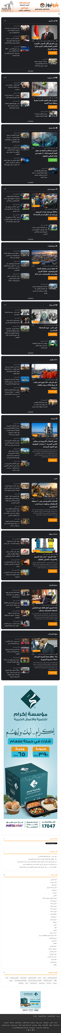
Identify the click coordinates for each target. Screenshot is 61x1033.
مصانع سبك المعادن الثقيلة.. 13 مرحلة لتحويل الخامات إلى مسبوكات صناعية (11, 523)
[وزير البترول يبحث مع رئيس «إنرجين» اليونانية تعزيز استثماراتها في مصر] (25, 28)
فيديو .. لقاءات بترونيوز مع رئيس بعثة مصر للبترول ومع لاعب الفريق (12, 209)
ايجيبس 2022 (53, 901)
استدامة (54, 892)
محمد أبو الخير (45, 41)
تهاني (55, 927)
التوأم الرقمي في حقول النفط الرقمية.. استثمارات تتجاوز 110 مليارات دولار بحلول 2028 (11, 162)
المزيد (5, 20)
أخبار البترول (52, 21)
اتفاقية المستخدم (51, 1016)
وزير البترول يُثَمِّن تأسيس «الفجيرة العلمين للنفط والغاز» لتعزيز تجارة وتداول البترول (45, 46)
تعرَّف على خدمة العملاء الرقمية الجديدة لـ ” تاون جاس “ (11, 543)
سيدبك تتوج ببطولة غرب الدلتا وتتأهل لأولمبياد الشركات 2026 (11, 662)
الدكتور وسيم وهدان (14, 977)
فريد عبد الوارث (53, 266)
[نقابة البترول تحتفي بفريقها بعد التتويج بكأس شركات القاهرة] (25, 649)
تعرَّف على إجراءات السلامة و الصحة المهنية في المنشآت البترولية (11, 574)
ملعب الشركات (52, 954)
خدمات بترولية (53, 932)
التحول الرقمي (23, 977)
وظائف (54, 964)
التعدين (54, 895)
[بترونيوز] (30, 6)
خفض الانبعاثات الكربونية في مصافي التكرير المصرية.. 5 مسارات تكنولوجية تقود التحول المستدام (44, 444)
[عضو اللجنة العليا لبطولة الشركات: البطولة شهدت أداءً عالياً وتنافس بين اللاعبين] (25, 196)
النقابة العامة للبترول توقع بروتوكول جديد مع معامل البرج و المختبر (12, 594)
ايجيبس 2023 (53, 903)
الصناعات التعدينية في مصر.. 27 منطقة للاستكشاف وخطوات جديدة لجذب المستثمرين (44, 504)
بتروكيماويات (53, 916)
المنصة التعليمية (26, 1022)
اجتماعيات (54, 890)
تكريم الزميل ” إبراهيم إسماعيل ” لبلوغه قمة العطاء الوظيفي (11, 615)
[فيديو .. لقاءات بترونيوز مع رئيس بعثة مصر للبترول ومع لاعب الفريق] (25, 207)
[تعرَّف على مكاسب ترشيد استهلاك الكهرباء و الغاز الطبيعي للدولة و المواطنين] (25, 552)
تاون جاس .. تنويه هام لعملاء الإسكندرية (47, 856)
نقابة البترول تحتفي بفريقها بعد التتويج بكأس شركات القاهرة (12, 651)
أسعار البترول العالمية (52, 977)
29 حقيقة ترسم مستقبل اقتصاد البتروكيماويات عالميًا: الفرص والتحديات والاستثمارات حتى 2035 (46, 271)
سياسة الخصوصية (42, 1016)
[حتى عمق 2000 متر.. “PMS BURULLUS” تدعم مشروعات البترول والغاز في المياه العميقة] (25, 49)
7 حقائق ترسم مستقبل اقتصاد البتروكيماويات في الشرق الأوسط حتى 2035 (11, 255)
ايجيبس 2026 (53, 911)
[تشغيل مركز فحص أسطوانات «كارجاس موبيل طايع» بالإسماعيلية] (53, 343)
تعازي (55, 924)
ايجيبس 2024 (53, 906)
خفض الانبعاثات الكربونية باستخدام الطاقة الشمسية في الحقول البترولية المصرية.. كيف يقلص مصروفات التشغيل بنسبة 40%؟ (11, 430)
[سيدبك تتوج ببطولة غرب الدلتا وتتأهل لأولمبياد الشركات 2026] (25, 660)
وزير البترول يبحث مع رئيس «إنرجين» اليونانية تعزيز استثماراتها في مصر (12, 30)
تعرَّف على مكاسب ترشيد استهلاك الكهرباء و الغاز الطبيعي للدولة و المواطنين (12, 554)
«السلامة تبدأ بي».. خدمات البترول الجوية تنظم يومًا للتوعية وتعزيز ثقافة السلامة (12, 41)
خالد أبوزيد (54, 438)
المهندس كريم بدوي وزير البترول (34, 980)
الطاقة (55, 980)
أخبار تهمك (52, 305)
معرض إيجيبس (52, 951)
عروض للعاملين (52, 938)
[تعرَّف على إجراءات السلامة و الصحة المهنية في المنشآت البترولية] (25, 572)
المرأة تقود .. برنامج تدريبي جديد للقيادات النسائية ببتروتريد (12, 87)
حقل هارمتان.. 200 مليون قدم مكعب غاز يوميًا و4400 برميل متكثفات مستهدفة (45, 385)
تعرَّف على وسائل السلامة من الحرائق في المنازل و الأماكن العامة (11, 564)
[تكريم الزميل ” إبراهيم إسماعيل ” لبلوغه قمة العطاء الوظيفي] (25, 613)
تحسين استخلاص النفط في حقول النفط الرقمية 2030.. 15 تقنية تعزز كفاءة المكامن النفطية (46, 153)
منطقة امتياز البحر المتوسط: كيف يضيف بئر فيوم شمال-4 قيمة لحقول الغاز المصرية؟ (12, 381)
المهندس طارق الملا (48, 980)
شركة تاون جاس (33, 983)
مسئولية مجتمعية (52, 948)
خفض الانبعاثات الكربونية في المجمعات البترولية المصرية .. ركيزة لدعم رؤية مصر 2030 (11, 443)
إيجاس (39, 977)
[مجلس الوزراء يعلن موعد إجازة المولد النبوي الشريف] (25, 320)
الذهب (7, 977)
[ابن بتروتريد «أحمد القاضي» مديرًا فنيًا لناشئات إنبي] (25, 641)
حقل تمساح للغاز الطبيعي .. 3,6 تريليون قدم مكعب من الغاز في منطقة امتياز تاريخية (39, 404)
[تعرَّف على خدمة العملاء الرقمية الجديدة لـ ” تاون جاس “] (25, 541)
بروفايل (54, 922)
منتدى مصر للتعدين (51, 956)
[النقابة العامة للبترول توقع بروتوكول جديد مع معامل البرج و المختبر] (25, 592)
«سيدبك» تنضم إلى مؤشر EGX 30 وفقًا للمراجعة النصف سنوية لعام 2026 (40, 63)
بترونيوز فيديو (52, 189)
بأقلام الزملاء (53, 914)
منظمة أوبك (21, 983)
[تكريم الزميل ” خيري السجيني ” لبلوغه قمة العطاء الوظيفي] (25, 623)
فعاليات (54, 943)
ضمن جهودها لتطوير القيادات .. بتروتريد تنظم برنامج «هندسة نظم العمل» (11, 105)
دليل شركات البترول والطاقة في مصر (47, 935)
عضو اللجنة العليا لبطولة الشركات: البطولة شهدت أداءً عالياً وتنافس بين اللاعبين (11, 198)
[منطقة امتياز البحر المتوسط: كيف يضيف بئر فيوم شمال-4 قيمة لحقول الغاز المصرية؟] (25, 379)
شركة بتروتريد (42, 983)
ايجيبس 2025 (53, 908)
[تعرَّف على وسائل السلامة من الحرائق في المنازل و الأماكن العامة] (25, 562)
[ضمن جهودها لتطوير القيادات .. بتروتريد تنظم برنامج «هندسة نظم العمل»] (25, 103)
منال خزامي (53, 97)
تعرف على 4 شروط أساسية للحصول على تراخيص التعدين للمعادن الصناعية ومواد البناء (11, 488)
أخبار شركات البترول (51, 887)
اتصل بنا (35, 1016)
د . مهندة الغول (53, 41)
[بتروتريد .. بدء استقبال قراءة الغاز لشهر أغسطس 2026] (25, 95)
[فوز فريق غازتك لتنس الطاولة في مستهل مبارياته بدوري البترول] (25, 603)
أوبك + (44, 977)
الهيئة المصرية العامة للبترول (20, 980)
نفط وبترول (53, 959)
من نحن (58, 1016)
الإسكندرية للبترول (32, 977)
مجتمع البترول (53, 946)
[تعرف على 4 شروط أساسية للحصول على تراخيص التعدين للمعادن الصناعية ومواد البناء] (25, 486)
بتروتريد (11, 980)
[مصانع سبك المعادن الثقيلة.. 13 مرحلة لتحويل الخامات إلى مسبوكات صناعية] (25, 521)
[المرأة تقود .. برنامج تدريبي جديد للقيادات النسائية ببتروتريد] (25, 85)
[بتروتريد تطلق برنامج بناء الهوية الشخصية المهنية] (53, 114)
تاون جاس (49, 983)
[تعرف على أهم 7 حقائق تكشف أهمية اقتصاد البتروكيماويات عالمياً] (25, 276)
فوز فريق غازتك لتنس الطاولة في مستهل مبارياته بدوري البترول (11, 605)
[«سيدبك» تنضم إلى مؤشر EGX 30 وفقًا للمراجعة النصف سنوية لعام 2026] (53, 61)
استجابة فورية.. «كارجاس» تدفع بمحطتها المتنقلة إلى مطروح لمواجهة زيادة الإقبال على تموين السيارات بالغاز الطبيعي (12, 333)
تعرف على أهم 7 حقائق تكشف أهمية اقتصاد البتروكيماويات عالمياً (13, 278)
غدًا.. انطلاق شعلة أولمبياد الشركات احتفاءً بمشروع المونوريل (42, 859)
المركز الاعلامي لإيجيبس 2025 (49, 898)
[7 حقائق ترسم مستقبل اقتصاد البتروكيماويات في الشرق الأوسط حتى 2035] (25, 253)
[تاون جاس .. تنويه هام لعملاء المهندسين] (25, 312)
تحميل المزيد (30, 70)
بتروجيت (54, 983)
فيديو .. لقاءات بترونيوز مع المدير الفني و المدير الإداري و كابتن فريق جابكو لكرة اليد (11, 219)
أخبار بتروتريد (51, 77)
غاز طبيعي (54, 940)
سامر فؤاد (54, 209)
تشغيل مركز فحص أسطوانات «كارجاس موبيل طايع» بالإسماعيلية (39, 345)
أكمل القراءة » (52, 52)
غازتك (27, 983)
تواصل (54, 930)
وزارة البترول (53, 962)
